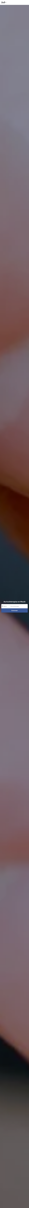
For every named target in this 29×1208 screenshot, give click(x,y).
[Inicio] (3, 2)
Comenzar (14, 610)
